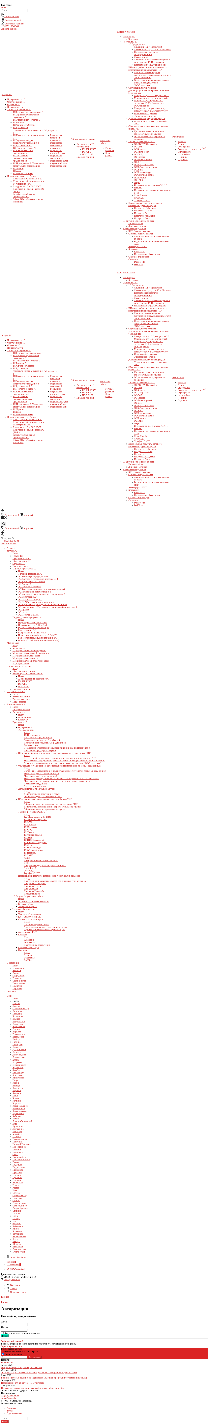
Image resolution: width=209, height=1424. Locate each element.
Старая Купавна (20, 1208)
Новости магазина (13, 1354)
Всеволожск (18, 1037)
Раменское (18, 1182)
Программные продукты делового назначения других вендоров (55, 881)
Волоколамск (19, 1026)
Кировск (17, 1093)
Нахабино (17, 1141)
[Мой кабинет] (2, 511)
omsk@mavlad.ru (12, 1279)
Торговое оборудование (29, 914)
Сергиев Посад (20, 1195)
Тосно (15, 1216)
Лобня (16, 1118)
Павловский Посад (22, 1159)
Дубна (16, 1060)
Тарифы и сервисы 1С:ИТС (37, 817)
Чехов (15, 1239)
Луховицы (18, 1126)
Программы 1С (25, 727)
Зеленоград (18, 1075)
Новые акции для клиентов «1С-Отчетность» (23, 1383)
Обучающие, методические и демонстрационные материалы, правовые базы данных (65, 771)
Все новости (7, 1362)
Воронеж (17, 1031)
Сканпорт (28, 955)
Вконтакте (15, 1285)
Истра (15, 1080)
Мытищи (17, 1136)
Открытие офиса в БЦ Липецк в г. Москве (21, 1367)
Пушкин (17, 1175)
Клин (15, 1095)
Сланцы (16, 1200)
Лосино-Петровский (22, 1121)
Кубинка (17, 1116)
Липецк (16, 1006)
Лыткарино (18, 1129)
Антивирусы (24, 717)
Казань (16, 1083)
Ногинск (17, 1149)
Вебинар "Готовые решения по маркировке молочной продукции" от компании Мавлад (44, 1378)
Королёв (17, 1103)
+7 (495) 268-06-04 (10, 26)
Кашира (16, 1085)
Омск (15, 1154)
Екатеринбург (19, 1065)
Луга (15, 1124)
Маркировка (19, 648)
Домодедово (18, 1057)
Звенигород (18, 1072)
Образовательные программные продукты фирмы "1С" (51, 804)
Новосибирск (19, 1147)
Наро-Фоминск (20, 1139)
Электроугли (19, 1252)
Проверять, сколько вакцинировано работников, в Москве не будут (33, 1388)
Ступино (17, 1211)
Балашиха (17, 1014)
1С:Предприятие (32, 735)
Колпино (17, 1101)
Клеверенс (29, 940)
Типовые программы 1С (30, 574)
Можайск (17, 1134)
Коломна (17, 1098)
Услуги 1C (18, 556)
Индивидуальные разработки (32, 622)
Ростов (16, 1188)
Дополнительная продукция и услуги (42, 794)
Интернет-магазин (21, 709)
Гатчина (16, 1042)
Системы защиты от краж (36, 924)
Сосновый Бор (20, 1205)
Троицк (16, 1218)
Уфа (14, 1221)
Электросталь (19, 1249)
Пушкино (17, 1177)
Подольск (17, 1165)
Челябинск (18, 1234)
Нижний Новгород (22, 1144)
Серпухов (17, 1198)
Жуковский (18, 1067)
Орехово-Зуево (20, 1157)
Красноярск (18, 1113)
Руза (15, 1190)
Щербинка (18, 1246)
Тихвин (16, 1213)
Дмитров (17, 1052)
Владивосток (19, 1021)
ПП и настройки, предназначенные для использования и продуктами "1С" (60, 758)
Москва (16, 1003)
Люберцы (17, 1131)
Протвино (17, 1172)
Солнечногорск (20, 1203)
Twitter (13, 1288)
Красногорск (19, 1108)
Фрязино (17, 1223)
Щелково (17, 1244)
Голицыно (17, 1044)
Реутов (16, 1185)
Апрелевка (18, 1011)
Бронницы (18, 1016)
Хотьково (17, 1231)
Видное (16, 1019)
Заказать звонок (8, 543)
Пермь (16, 1162)
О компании (18, 968)
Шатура (16, 1241)
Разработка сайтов (21, 696)
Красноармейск (20, 1106)
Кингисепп (18, 1088)
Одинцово (18, 1152)
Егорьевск (17, 1062)
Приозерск (18, 1170)
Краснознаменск (21, 1111)
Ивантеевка (18, 1077)
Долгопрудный (20, 1054)
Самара (16, 1193)
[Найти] (2, 13)
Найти (4, 1421)
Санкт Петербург (21, 1008)
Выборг (16, 1039)
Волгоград (18, 1024)
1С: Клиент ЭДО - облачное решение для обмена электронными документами (39, 1372)
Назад (15, 553)
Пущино (17, 1180)
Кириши (17, 1090)
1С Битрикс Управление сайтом (33, 901)
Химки (16, 1228)
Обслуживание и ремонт (25, 671)
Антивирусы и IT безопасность (33, 679)
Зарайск (16, 1070)
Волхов (16, 1029)
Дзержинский (19, 1049)
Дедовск (17, 1047)
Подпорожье (19, 1167)
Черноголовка (19, 1236)
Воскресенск (19, 1034)
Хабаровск (18, 1226)
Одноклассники (18, 1292)
